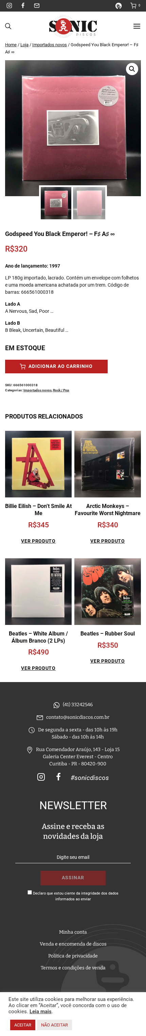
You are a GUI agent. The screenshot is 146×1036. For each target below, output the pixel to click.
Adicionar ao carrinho (60, 366)
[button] (132, 69)
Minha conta (73, 932)
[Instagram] (9, 6)
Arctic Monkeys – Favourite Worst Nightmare (108, 509)
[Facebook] (23, 6)
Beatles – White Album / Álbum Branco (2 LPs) (38, 637)
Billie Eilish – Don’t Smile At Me (38, 509)
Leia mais (41, 1011)
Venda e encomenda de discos (73, 944)
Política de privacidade (73, 956)
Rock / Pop (61, 390)
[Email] (36, 6)
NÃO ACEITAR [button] (54, 1024)
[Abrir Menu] (137, 26)
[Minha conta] (121, 5)
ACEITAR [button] (22, 1024)
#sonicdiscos (90, 778)
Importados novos (37, 390)
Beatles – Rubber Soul (107, 633)
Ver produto (38, 541)
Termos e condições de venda (73, 968)
